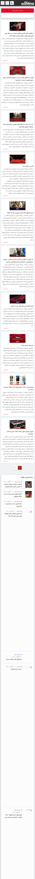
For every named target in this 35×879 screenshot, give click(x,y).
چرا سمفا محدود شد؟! (27, 345)
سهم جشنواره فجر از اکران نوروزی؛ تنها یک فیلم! (20, 213)
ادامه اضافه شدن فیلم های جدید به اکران (22, 306)
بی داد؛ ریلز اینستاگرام (16, 803)
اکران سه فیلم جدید (28, 166)
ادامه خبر (5, 60)
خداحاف (31, 15)
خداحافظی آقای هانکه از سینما (14, 793)
